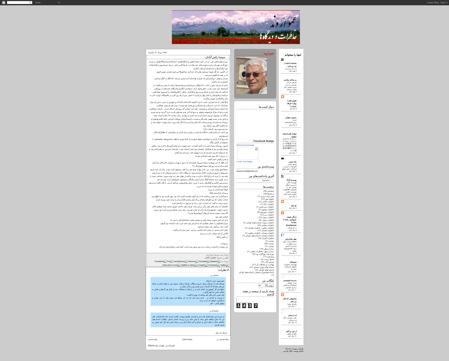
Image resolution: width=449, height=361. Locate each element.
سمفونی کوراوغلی (179, 179)
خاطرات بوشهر (268, 209)
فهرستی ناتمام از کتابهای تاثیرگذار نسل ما (290, 266)
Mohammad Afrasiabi (245, 145)
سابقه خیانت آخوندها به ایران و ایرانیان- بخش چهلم (289, 166)
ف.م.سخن (292, 315)
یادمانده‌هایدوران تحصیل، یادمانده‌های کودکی (256, 272)
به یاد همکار (292, 228)
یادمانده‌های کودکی (266, 270)
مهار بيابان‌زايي (291, 239)
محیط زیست (269, 259)
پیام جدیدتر (152, 339)
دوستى (271, 241)
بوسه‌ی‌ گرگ (292, 180)
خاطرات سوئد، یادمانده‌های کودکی (260, 223)
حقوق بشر (269, 199)
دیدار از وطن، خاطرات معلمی (262, 251)
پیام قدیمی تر (222, 339)
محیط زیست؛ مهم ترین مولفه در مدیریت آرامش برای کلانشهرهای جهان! (290, 246)
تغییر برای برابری (267, 196)
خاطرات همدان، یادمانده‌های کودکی (259, 236)
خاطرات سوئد (268, 217)
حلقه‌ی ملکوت (291, 334)
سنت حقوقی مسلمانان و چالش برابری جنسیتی (290, 285)
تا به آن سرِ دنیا (291, 69)
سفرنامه (270, 257)
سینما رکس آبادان (215, 57)
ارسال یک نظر (221, 333)
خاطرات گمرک (268, 238)
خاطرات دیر (269, 215)
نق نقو (294, 205)
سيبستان (293, 262)
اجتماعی (270, 191)
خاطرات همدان (268, 230)
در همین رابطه (222, 237)
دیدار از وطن (269, 249)
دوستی (271, 244)
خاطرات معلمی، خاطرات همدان (261, 228)
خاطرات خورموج (267, 212)
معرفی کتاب (269, 262)
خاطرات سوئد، (268, 220)
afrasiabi (215, 311)
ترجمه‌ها (270, 194)
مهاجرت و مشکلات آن (265, 265)
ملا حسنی (293, 162)
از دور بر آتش (291, 331)
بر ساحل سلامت (290, 80)
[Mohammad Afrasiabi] (247, 159)
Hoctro (288, 349)
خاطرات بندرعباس (266, 207)
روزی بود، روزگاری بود (265, 254)
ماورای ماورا (292, 304)
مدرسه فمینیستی (290, 280)
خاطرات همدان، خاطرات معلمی (261, 233)
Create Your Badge (244, 162)
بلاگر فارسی (288, 351)
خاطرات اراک (268, 204)
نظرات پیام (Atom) (156, 345)
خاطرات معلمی (268, 225)
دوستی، (271, 246)
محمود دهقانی (291, 117)
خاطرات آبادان (210, 258)
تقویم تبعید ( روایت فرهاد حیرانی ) (292, 103)
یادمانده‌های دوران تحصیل (264, 267)
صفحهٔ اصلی (187, 339)
